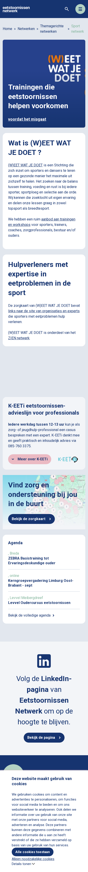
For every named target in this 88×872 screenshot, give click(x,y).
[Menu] (80, 9)
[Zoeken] (67, 9)
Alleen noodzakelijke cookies (33, 859)
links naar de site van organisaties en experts (44, 311)
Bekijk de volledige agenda (29, 615)
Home (7, 29)
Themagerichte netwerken (52, 29)
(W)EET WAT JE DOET (25, 165)
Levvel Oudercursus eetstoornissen (44, 600)
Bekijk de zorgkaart (28, 519)
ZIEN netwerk (19, 338)
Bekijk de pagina (41, 737)
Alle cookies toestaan (32, 852)
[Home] (16, 9)
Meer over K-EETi (33, 459)
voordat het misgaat (27, 119)
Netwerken (26, 29)
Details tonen (21, 864)
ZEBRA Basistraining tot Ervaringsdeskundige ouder (44, 558)
